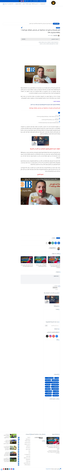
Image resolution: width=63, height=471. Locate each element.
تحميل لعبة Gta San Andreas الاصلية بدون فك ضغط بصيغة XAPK (6, 448)
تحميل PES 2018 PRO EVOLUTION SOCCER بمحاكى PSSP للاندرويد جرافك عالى (6, 460)
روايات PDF (24, 461)
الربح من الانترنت (55, 380)
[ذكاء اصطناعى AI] (5, 1)
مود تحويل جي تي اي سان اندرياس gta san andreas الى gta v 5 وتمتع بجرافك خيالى (6, 442)
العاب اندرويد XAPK (55, 382)
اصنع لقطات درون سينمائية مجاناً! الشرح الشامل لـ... (50, 119)
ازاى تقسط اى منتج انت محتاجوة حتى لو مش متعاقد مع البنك (48, 42)
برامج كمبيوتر (56, 386)
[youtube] (23, 1)
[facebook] (25, 1)
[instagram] (21, 1)
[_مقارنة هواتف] (14, 1)
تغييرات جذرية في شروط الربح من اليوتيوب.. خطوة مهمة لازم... (41, 23)
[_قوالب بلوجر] (8, 1)
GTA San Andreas (48, 395)
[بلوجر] (10, 1)
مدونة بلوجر (56, 393)
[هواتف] (17, 1)
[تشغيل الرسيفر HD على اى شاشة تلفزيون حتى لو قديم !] (13, 436)
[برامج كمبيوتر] (12, 1)
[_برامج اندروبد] (16, 1)
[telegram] (9, 469)
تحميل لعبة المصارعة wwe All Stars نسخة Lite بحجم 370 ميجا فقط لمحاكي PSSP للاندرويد (6, 454)
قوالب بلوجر (50, 391)
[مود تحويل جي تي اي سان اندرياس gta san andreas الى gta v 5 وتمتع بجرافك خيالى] (13, 442)
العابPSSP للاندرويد (55, 384)
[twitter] (5, 469)
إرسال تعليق (56, 276)
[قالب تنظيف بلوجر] (3, 1)
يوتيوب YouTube (55, 395)
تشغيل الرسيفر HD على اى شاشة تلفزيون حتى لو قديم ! (6, 436)
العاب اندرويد (48, 380)
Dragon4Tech (55, 35)
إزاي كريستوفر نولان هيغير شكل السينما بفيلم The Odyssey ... (48, 122)
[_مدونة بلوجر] (6, 1)
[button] (55, 243)
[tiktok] (19, 1)
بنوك (49, 386)
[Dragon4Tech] (53, 3)
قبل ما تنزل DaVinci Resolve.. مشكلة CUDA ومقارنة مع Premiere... (47, 116)
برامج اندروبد (48, 384)
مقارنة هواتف (49, 393)
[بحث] (3, 4)
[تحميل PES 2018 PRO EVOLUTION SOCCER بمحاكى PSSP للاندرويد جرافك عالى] (13, 460)
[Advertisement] (31, 15)
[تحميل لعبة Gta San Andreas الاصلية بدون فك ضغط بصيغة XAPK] (13, 448)
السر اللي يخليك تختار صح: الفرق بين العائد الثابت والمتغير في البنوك (53, 447)
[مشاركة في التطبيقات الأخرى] (47, 243)
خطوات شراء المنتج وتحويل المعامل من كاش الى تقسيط (49, 43)
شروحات (58, 27)
